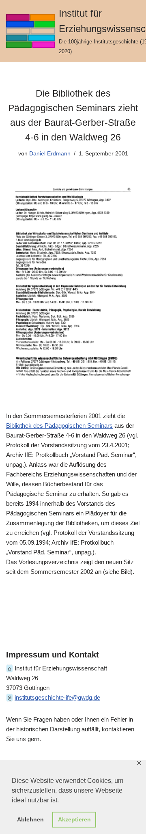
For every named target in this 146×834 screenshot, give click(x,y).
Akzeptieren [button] (74, 819)
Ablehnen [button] (30, 819)
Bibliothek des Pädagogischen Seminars (59, 425)
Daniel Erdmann (50, 154)
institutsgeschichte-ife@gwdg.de (57, 697)
